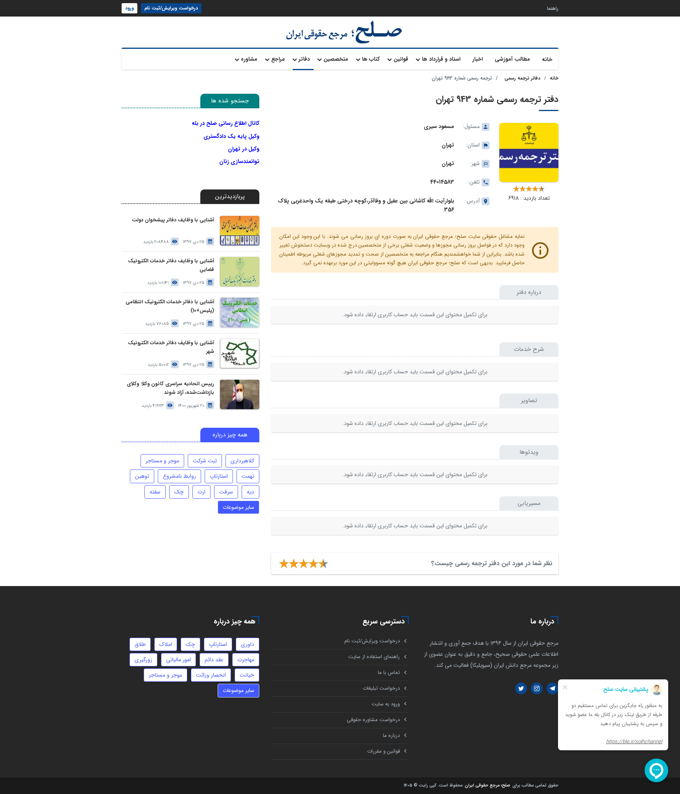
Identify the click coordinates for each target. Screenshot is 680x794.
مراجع (278, 59)
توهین (142, 476)
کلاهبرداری (242, 460)
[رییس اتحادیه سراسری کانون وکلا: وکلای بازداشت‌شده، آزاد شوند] (239, 394)
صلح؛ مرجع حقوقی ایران (487, 785)
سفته (155, 492)
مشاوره (249, 59)
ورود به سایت (385, 704)
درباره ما (391, 735)
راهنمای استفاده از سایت (374, 657)
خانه (547, 59)
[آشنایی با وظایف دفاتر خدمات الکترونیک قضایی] (239, 271)
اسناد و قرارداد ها (441, 59)
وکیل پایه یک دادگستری (231, 136)
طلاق (140, 644)
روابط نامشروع (179, 476)
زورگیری (143, 659)
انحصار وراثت (211, 675)
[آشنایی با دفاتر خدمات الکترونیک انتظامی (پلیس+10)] (239, 312)
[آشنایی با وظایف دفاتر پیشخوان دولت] (239, 230)
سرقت (226, 492)
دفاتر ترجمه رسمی (522, 78)
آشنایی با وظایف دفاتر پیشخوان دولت (173, 220)
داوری (247, 644)
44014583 (442, 182)
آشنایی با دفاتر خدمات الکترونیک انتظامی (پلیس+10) (170, 306)
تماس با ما (389, 672)
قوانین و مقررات (383, 751)
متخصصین (335, 59)
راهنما (552, 8)
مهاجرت (245, 659)
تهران (448, 145)
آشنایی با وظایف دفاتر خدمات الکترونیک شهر (171, 347)
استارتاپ (219, 476)
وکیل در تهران (243, 149)
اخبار (477, 59)
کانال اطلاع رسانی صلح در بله (225, 123)
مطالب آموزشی (512, 59)
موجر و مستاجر (162, 460)
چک (179, 492)
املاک (165, 644)
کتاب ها (371, 59)
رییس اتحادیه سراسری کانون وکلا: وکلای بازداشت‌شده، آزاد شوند (170, 388)
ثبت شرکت (205, 460)
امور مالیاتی (178, 659)
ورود (129, 8)
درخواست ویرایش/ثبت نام (171, 8)
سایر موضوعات (238, 507)
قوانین (401, 59)
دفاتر (304, 59)
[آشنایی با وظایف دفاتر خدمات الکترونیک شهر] (239, 353)
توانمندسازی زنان (239, 161)
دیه (250, 492)
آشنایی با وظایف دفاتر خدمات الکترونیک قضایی (171, 265)
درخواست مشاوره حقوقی (373, 720)
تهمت (248, 476)
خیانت (247, 675)
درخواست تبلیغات (381, 688)
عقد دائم (214, 659)
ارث (201, 492)
